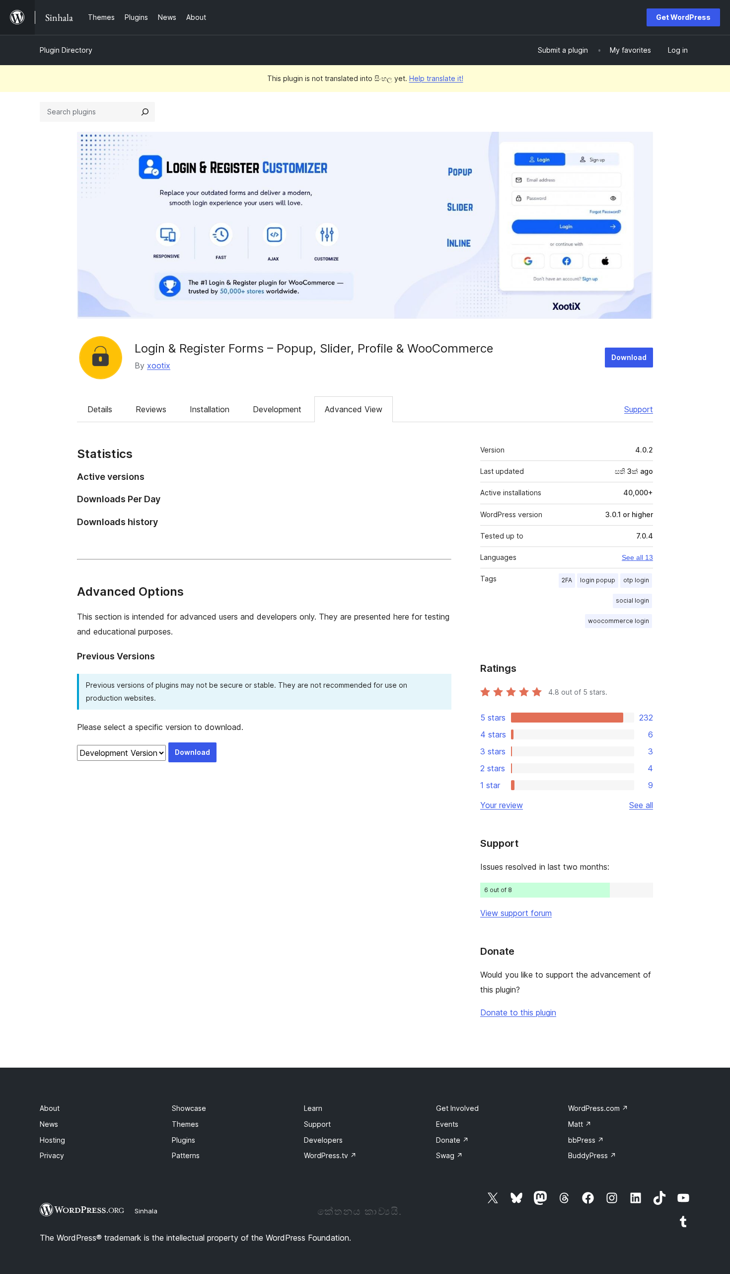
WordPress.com (598, 1108)
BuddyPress (592, 1155)
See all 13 (637, 557)
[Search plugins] (145, 112)
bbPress (586, 1140)
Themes (185, 1124)
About (50, 1108)
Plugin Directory (66, 50)
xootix (158, 365)
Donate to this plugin (518, 1012)
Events (447, 1124)
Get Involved (457, 1108)
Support (638, 409)
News (49, 1124)
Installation (209, 409)
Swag (449, 1155)
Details (99, 409)
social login (632, 600)
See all (641, 805)
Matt (579, 1124)
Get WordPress (683, 17)
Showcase (189, 1108)
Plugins (183, 1140)
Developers (323, 1140)
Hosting (52, 1140)
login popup (597, 580)
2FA (567, 580)
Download (629, 357)
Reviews (151, 409)
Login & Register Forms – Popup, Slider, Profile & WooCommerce (314, 348)
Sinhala (146, 1211)
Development (277, 409)
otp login (636, 580)
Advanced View (353, 409)
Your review (501, 805)
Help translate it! (436, 78)
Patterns (186, 1155)
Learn (313, 1108)
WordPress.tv (330, 1155)
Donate (452, 1140)
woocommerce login (618, 621)
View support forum (516, 913)
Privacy (52, 1155)
